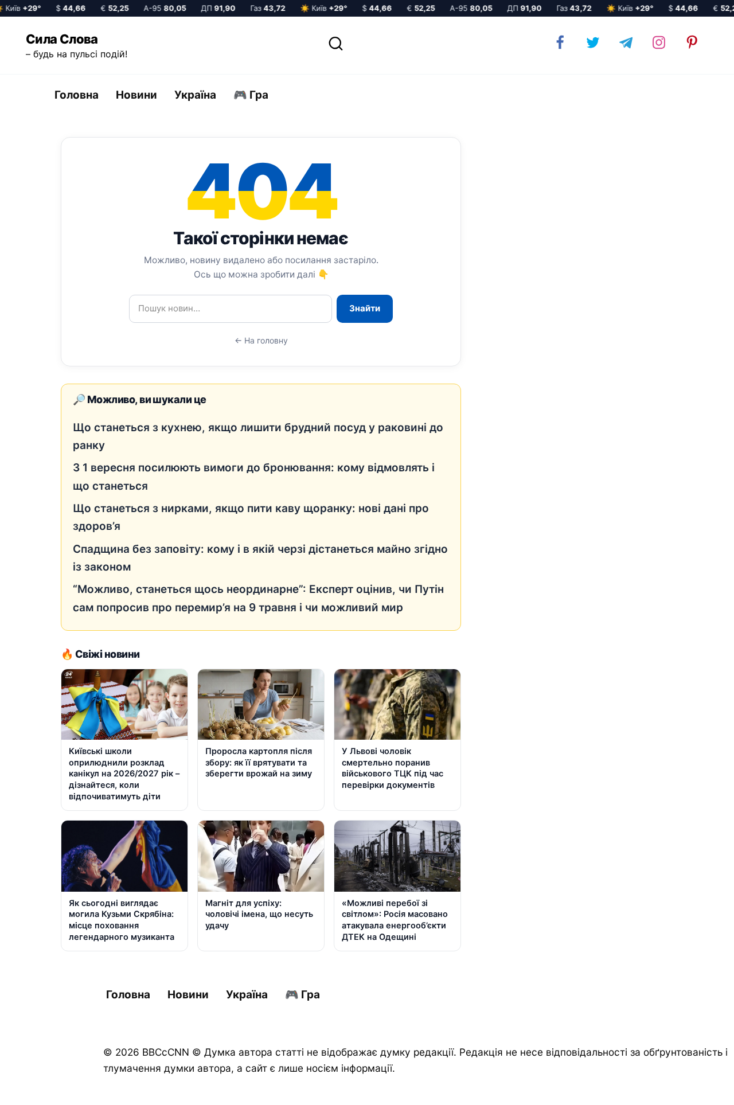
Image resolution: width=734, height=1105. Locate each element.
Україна (195, 94)
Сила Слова (62, 39)
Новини (136, 94)
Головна (76, 94)
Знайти (364, 308)
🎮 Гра (250, 94)
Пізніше (693, 1086)
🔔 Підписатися (598, 1085)
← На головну (261, 340)
